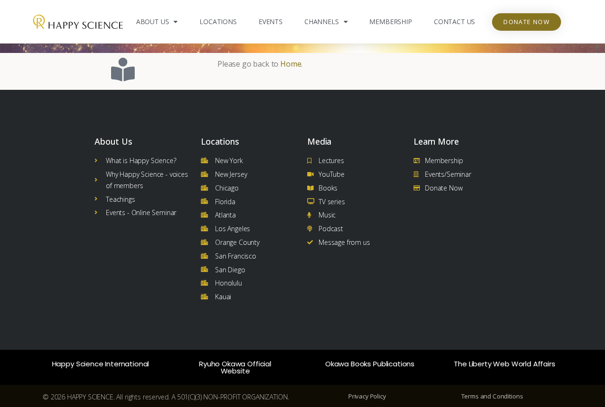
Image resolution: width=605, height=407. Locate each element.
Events (271, 21)
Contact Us (454, 21)
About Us (152, 21)
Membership (390, 21)
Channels (321, 21)
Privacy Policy (367, 396)
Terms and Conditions (492, 396)
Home (290, 64)
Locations (218, 21)
